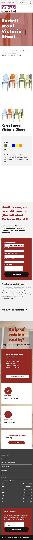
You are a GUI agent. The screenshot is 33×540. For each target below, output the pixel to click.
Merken (3, 478)
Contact (17, 443)
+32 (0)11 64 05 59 (22, 1)
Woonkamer (5, 466)
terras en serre (10, 53)
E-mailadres (9, 259)
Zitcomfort (4, 474)
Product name (10, 242)
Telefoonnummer (11, 253)
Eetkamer (4, 459)
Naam (7, 248)
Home (3, 51)
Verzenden (16, 274)
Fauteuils (4, 470)
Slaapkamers (5, 455)
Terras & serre (23, 51)
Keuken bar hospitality (8, 463)
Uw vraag (8, 264)
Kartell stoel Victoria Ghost (11, 55)
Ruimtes (12, 51)
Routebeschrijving (17, 376)
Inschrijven (16, 529)
